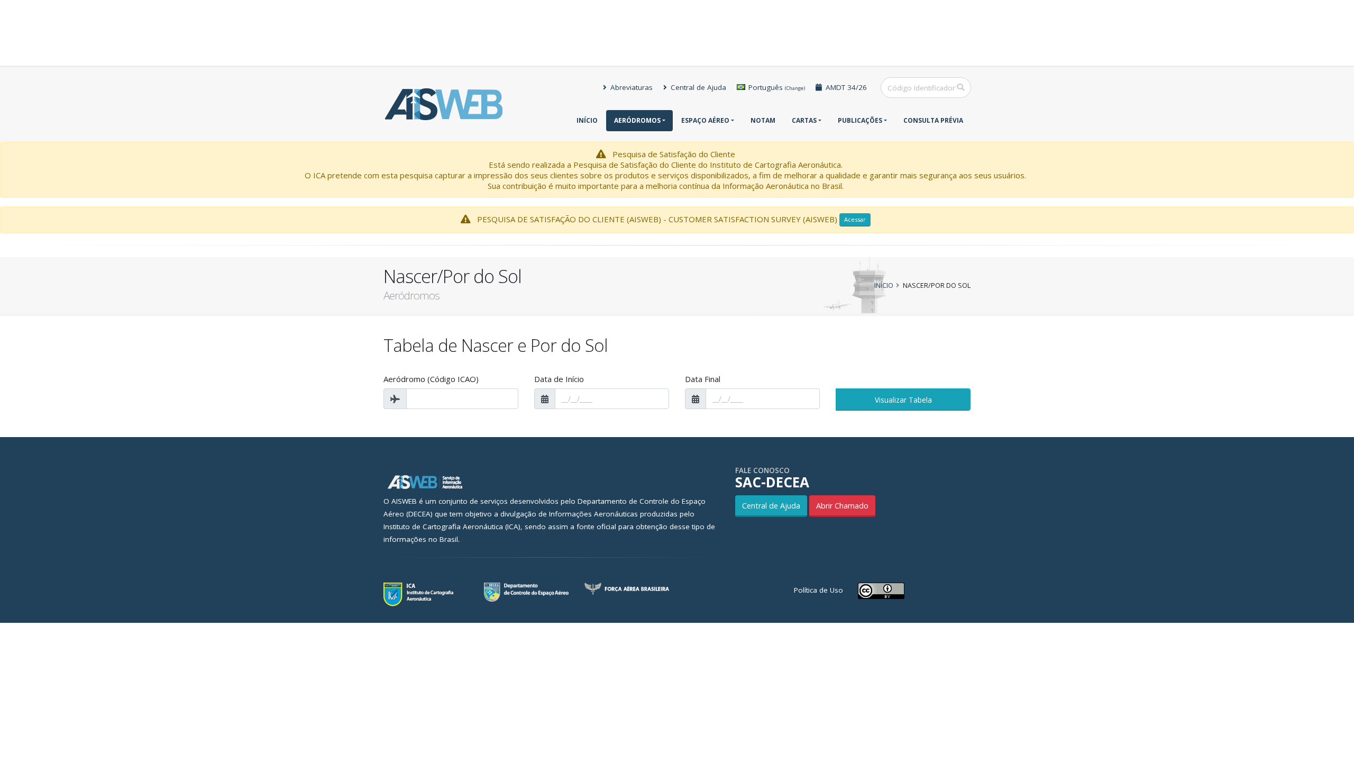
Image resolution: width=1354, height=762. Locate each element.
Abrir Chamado (842, 506)
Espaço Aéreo (705, 120)
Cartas (804, 120)
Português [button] (775, 87)
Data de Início (559, 379)
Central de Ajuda (697, 87)
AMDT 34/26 (845, 87)
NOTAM (763, 120)
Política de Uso (818, 590)
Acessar (855, 219)
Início (587, 120)
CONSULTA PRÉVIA (933, 120)
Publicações (860, 120)
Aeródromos (637, 120)
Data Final (702, 379)
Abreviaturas (630, 87)
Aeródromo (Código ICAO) (431, 379)
